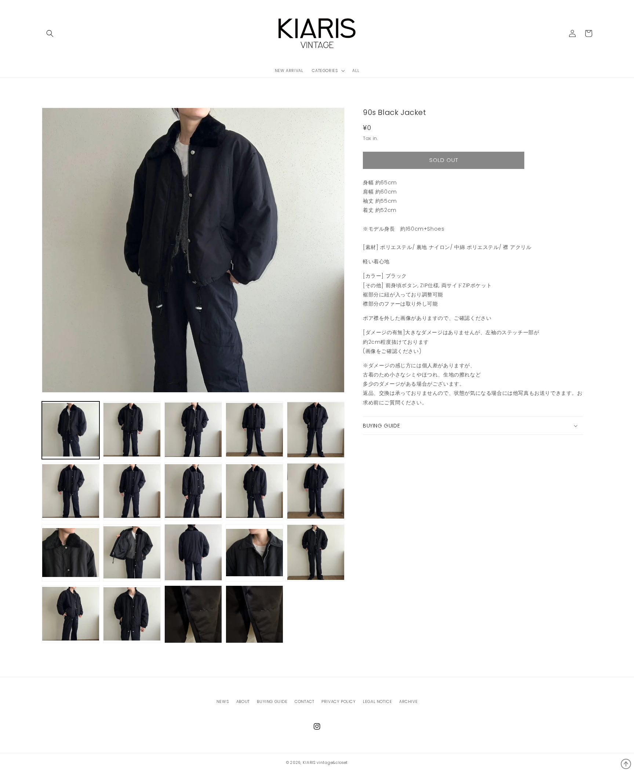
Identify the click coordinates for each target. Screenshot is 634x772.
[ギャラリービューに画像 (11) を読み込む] (70, 553)
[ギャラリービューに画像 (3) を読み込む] (193, 430)
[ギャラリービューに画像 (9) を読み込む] (254, 491)
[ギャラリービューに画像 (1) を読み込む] (70, 430)
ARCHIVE (408, 701)
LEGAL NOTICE (377, 701)
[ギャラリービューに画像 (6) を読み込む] (70, 491)
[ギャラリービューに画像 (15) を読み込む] (316, 553)
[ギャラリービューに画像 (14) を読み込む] (254, 553)
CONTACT (304, 701)
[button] (50, 33)
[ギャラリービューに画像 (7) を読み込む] (132, 491)
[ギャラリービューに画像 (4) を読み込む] (254, 430)
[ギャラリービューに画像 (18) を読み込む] (193, 614)
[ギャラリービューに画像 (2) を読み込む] (132, 430)
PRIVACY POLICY (338, 701)
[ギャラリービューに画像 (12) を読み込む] (132, 553)
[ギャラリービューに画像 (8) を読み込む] (193, 491)
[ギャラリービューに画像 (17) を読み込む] (132, 614)
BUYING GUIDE (272, 701)
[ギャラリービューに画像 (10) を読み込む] (316, 491)
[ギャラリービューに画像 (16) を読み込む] (70, 614)
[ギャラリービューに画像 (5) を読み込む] (316, 430)
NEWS (222, 701)
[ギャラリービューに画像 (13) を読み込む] (193, 553)
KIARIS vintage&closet (325, 762)
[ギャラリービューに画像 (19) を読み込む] (254, 614)
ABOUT (243, 701)
